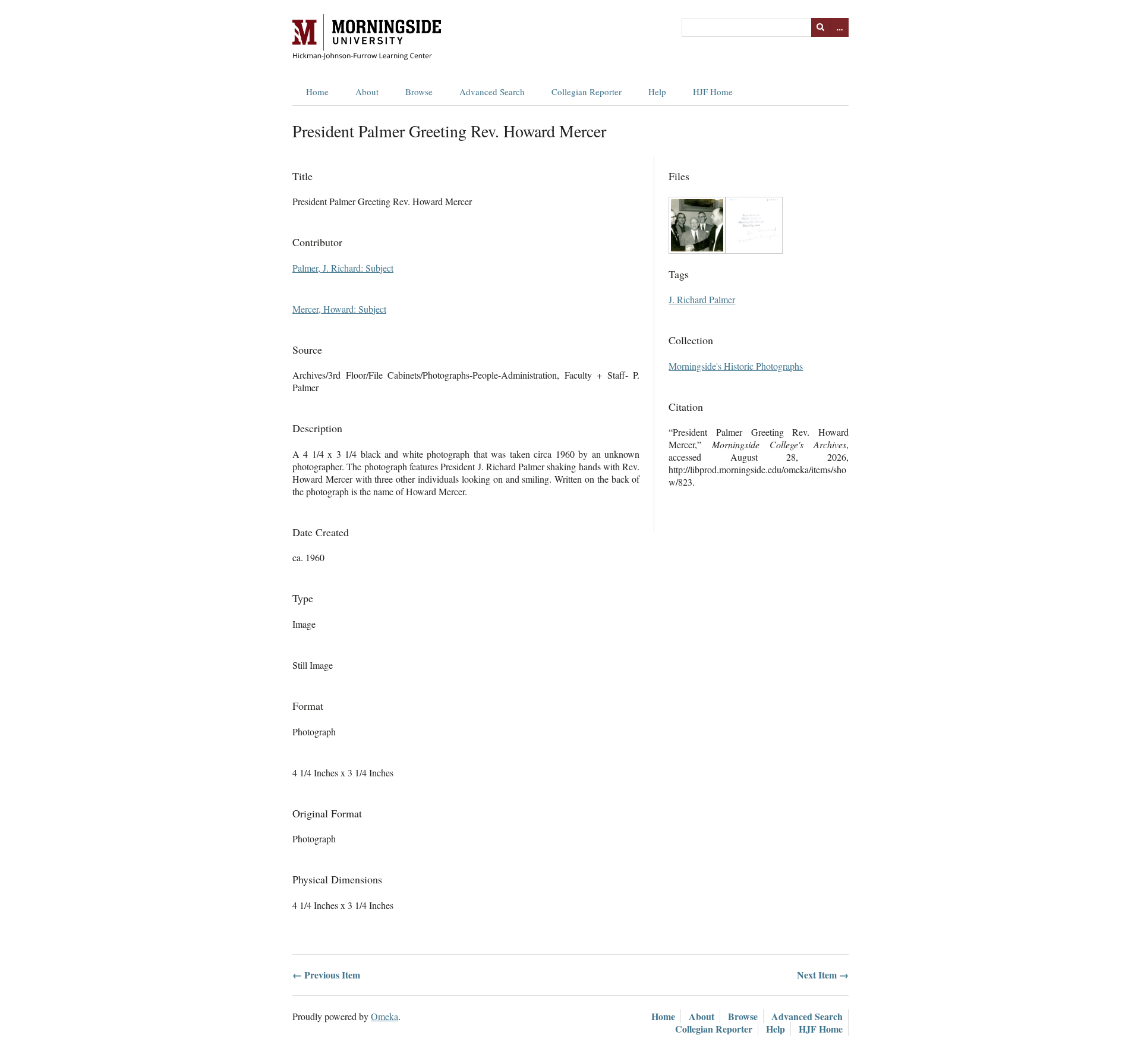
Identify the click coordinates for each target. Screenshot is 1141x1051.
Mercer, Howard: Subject (339, 309)
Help (657, 91)
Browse (419, 91)
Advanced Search (492, 91)
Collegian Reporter (586, 91)
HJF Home (713, 91)
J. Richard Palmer (702, 299)
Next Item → (823, 974)
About (367, 91)
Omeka (384, 1016)
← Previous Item (326, 974)
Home (317, 91)
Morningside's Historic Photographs (736, 366)
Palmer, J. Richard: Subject (342, 268)
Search (820, 27)
